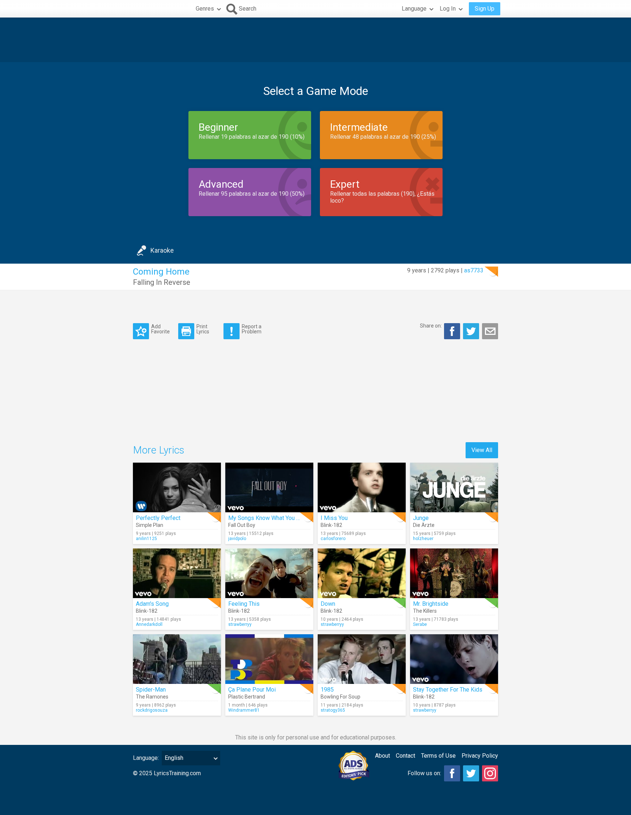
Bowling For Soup (340, 697)
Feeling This (244, 603)
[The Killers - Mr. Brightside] (454, 573)
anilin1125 (146, 538)
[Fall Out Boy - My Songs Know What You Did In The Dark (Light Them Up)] (269, 487)
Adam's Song (152, 603)
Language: (146, 757)
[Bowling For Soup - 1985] (362, 659)
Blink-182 (331, 525)
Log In (448, 8)
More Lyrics (158, 450)
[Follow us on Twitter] (471, 773)
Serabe (420, 624)
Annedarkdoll (149, 624)
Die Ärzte (424, 525)
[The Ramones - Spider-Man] (177, 659)
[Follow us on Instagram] (490, 773)
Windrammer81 (244, 710)
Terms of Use (438, 755)
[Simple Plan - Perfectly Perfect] (177, 487)
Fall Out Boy (241, 525)
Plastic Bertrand (246, 697)
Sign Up (484, 8)
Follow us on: (424, 773)
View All (481, 450)
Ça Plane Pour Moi (252, 689)
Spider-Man (151, 689)
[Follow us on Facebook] (452, 773)
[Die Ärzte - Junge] (454, 487)
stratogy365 (333, 710)
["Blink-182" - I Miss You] (362, 487)
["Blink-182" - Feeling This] (269, 573)
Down (328, 603)
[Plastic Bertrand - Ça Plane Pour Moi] (269, 659)
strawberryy (240, 624)
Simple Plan (149, 525)
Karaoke (162, 250)
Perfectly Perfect (158, 517)
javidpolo (237, 538)
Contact (405, 755)
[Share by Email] (490, 331)
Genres (205, 8)
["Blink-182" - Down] (362, 573)
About (382, 755)
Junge (421, 517)
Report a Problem (251, 329)
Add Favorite (160, 329)
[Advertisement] (315, 39)
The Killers (425, 611)
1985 (327, 689)
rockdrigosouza (152, 710)
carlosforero (333, 538)
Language (414, 8)
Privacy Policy (480, 755)
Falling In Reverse (161, 282)
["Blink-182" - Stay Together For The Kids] (454, 659)
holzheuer (423, 538)
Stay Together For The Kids (447, 689)
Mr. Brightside (430, 603)
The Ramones (152, 697)
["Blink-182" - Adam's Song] (177, 573)
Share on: (431, 325)
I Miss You (334, 517)
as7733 (473, 270)
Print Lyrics (202, 329)
